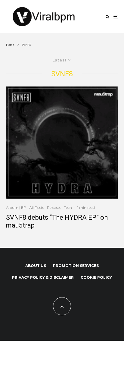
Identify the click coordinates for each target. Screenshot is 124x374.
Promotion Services (76, 265)
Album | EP (16, 207)
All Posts (36, 207)
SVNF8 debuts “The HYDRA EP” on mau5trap (57, 221)
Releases (54, 207)
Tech (68, 207)
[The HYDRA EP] (62, 142)
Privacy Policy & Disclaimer (43, 277)
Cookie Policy (96, 277)
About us (35, 265)
